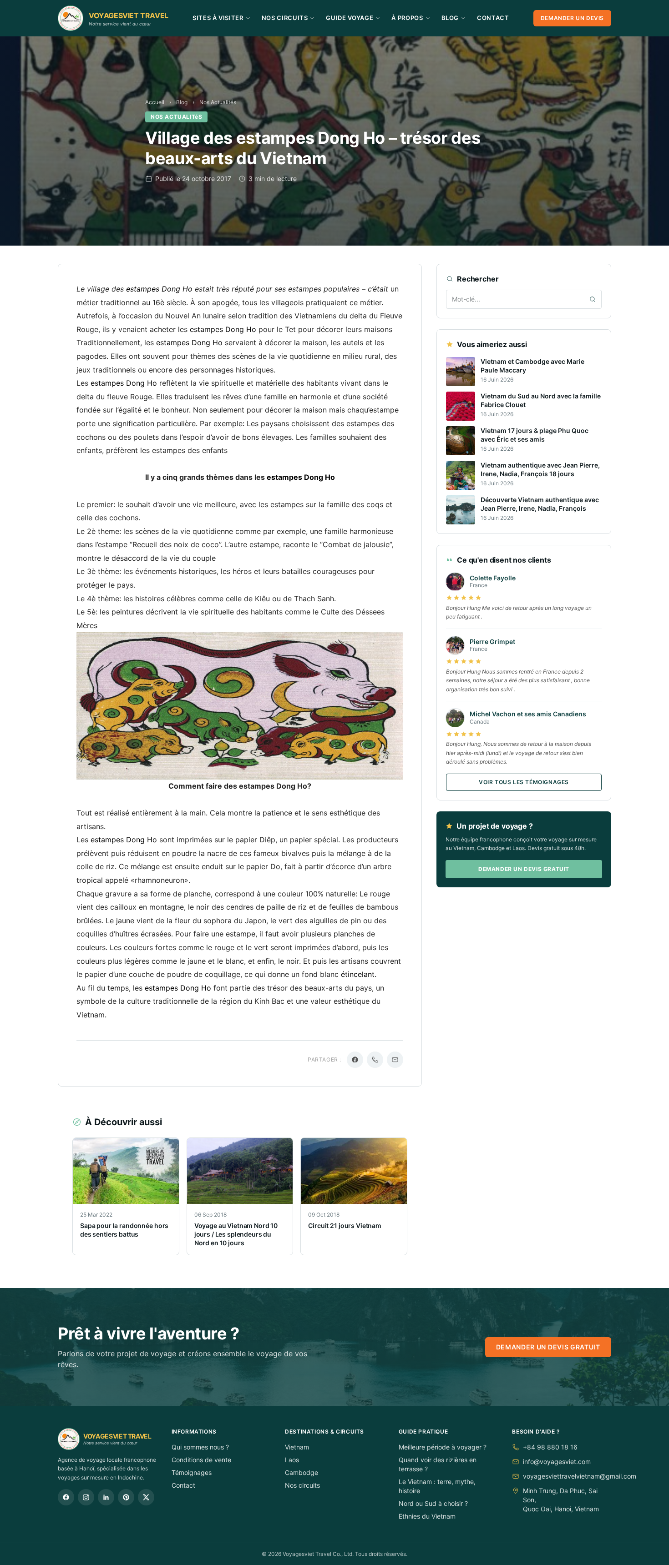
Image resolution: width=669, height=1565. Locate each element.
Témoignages (192, 1472)
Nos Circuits (285, 17)
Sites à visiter (218, 17)
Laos (292, 1460)
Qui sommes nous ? (200, 1447)
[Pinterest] (126, 1497)
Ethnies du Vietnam (427, 1516)
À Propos (407, 17)
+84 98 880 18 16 (550, 1447)
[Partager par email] (395, 1060)
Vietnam (297, 1447)
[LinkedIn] (106, 1497)
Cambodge (301, 1472)
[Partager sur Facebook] (355, 1060)
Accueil (154, 102)
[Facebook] (66, 1497)
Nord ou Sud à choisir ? (433, 1503)
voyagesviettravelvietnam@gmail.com (579, 1476)
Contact (493, 17)
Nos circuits (302, 1485)
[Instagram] (86, 1497)
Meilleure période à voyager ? (443, 1447)
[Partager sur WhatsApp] (375, 1060)
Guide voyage (349, 17)
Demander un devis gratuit (523, 869)
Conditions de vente (201, 1460)
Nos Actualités (217, 102)
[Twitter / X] (146, 1497)
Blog (450, 17)
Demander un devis (572, 18)
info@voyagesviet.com (557, 1461)
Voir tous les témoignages (524, 782)
